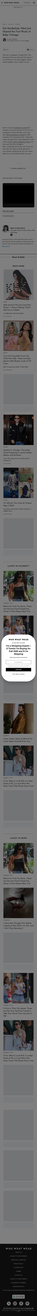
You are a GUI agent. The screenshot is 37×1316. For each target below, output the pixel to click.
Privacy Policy (16, 666)
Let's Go (18, 669)
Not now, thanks (19, 674)
